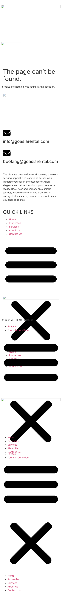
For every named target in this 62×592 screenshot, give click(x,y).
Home (12, 219)
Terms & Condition (18, 330)
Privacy (12, 326)
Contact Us (15, 233)
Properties (15, 223)
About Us (14, 230)
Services (14, 226)
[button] (31, 293)
